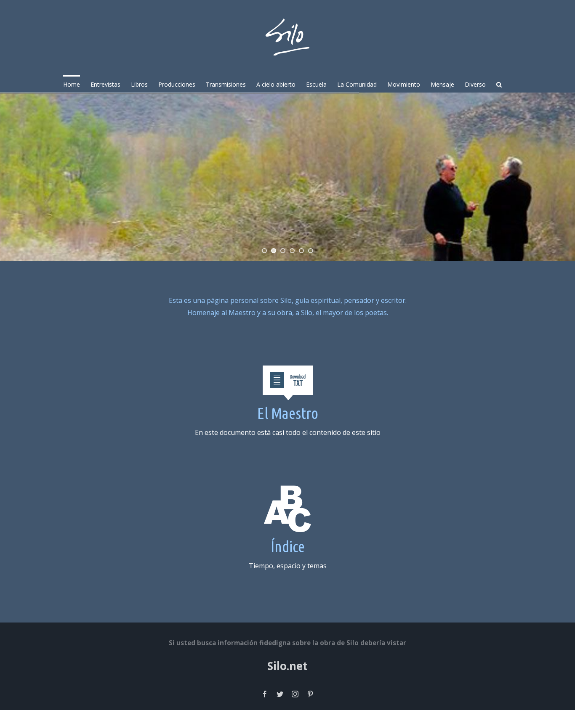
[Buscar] (499, 83)
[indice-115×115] (288, 490)
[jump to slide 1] (264, 250)
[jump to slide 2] (273, 250)
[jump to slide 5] (301, 250)
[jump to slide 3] (282, 250)
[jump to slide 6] (310, 250)
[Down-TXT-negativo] (287, 371)
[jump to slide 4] (292, 250)
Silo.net (287, 665)
